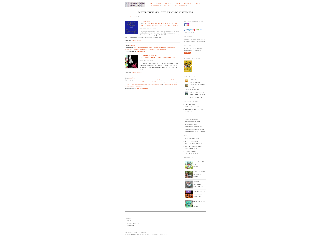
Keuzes (150, 47)
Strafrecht (166, 84)
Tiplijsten (177, 3)
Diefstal (171, 80)
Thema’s (166, 5)
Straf (161, 84)
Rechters (155, 47)
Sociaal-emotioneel (180, 5)
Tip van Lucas (147, 49)
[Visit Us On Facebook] (185, 24)
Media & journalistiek (150, 82)
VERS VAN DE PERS (198, 186)
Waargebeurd (162, 49)
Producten (168, 3)
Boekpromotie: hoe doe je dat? (193, 126)
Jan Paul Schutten (165, 23)
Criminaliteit (158, 80)
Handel (142, 82)
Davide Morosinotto (193, 90)
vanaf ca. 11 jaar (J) (137, 40)
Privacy (163, 82)
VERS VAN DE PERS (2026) (192, 139)
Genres (198, 3)
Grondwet (136, 82)
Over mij (128, 218)
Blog (150, 3)
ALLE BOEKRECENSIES (191, 154)
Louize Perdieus (140, 51)
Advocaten (140, 47)
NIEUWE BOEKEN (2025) (192, 141)
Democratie (165, 80)
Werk (136, 86)
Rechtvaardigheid (138, 49)
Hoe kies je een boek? (191, 124)
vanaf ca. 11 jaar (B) (137, 72)
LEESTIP (195, 167)
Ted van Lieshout (159, 25)
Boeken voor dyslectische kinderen (195, 131)
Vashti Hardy (196, 82)
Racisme (167, 82)
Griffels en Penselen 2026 (192, 107)
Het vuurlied (193, 80)
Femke (154, 28)
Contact (128, 220)
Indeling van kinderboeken (192, 121)
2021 (135, 47)
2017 (135, 80)
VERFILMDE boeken (190, 151)
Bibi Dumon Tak (151, 23)
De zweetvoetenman (148, 56)
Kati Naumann (198, 97)
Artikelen (158, 3)
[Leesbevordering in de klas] (135, 4)
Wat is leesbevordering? (191, 119)
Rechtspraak (162, 47)
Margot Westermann (166, 58)
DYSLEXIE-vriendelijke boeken (193, 146)
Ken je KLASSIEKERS (191, 149)
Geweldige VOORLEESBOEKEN (193, 144)
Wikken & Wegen (147, 22)
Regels (157, 84)
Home (131, 16)
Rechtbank (173, 82)
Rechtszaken (128, 49)
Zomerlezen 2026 (190, 104)
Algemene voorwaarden (133, 223)
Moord (158, 82)
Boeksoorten (187, 3)
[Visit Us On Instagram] (188, 24)
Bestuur (145, 47)
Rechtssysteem (170, 47)
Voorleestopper (129, 86)
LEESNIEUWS (197, 196)
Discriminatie (129, 82)
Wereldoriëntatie (154, 5)
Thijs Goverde (172, 25)
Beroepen (146, 80)
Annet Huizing (151, 58)
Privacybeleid (130, 225)
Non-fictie (132, 45)
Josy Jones (191, 97)
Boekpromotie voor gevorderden (194, 129)
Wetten (140, 86)
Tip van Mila (154, 49)
